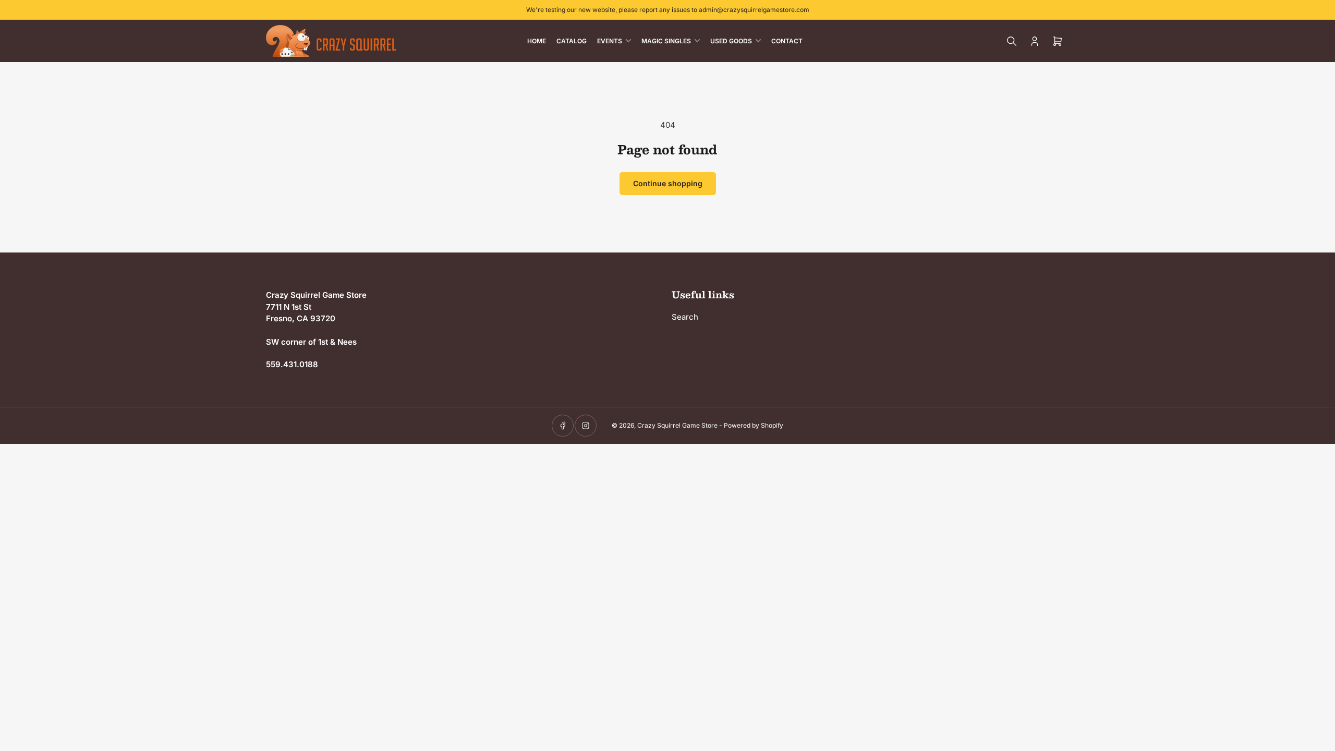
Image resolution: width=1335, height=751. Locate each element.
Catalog (571, 41)
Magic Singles (666, 41)
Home (536, 41)
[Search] (1011, 41)
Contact (787, 41)
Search (685, 317)
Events (609, 41)
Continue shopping (667, 183)
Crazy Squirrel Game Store (677, 425)
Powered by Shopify (753, 425)
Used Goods (731, 41)
